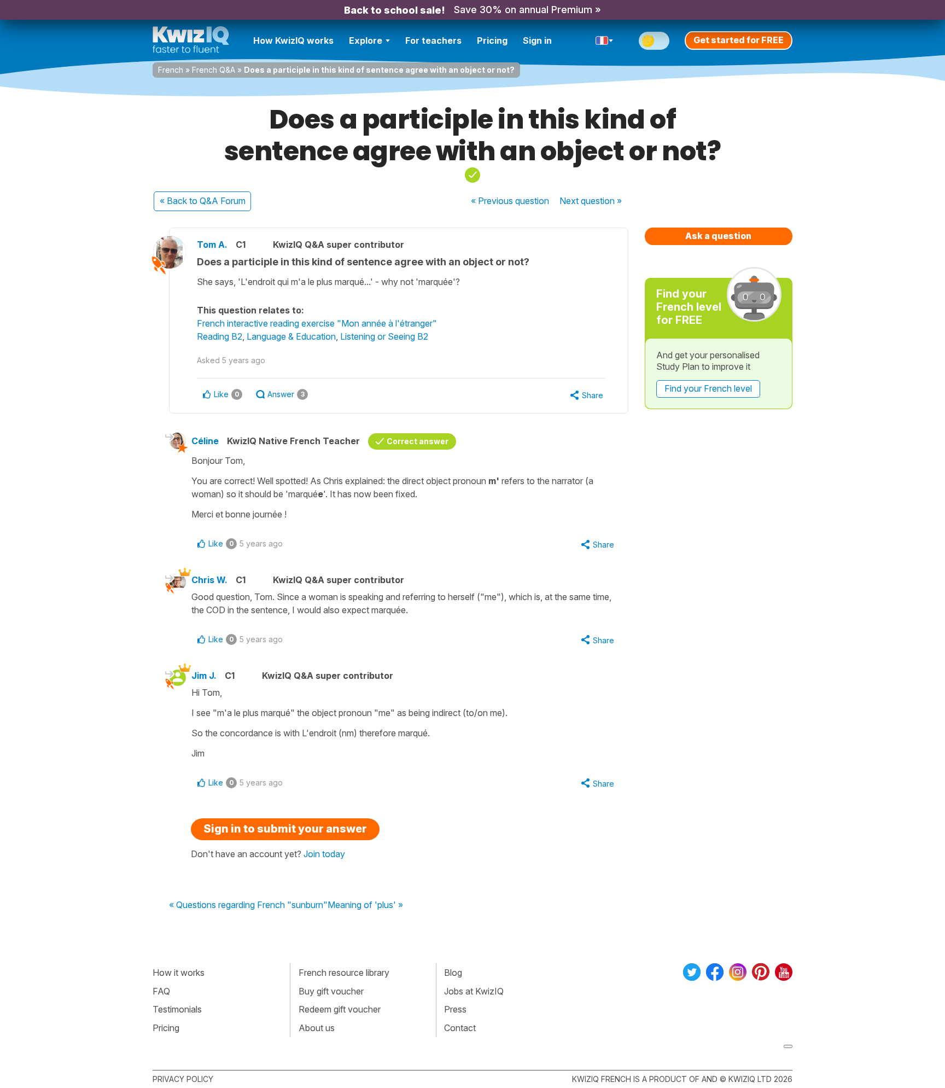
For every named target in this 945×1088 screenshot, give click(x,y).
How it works (179, 972)
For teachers (433, 40)
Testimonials (177, 1009)
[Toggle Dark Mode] (654, 41)
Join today (324, 853)
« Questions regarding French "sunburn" (248, 905)
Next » (590, 200)
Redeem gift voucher (340, 1009)
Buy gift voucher (331, 991)
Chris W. (209, 579)
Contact (460, 1027)
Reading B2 (219, 336)
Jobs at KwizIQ (474, 991)
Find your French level (708, 388)
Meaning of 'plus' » (365, 905)
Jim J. (204, 675)
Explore (365, 40)
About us (317, 1027)
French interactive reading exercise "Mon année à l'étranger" (317, 323)
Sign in (537, 40)
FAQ (161, 991)
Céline (205, 440)
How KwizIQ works (293, 40)
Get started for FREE (738, 39)
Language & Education (291, 336)
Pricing (492, 40)
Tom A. (212, 244)
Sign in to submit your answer (285, 828)
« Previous (510, 200)
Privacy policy (183, 1079)
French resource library (344, 972)
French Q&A (213, 69)
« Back (203, 200)
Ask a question (718, 235)
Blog (453, 972)
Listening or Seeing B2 (384, 336)
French (170, 69)
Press (455, 1009)
